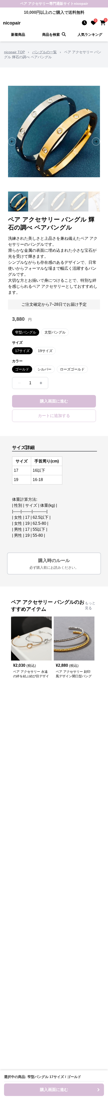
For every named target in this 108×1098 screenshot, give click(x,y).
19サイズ (45, 351)
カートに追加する (54, 416)
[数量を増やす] (41, 383)
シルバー (44, 369)
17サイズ (22, 351)
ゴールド (22, 369)
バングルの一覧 (44, 52)
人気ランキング (90, 34)
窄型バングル (25, 332)
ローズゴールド (72, 369)
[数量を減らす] (19, 383)
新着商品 (18, 34)
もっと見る (90, 605)
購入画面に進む (54, 401)
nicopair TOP (14, 52)
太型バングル (55, 332)
